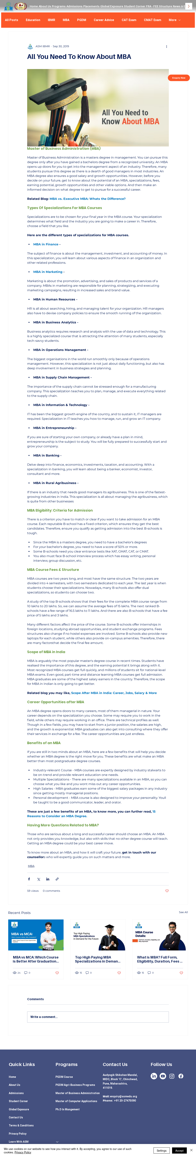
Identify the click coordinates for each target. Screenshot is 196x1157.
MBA (66, 20)
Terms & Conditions (21, 1125)
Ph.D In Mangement (68, 1109)
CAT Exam (129, 20)
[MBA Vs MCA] (36, 934)
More (172, 20)
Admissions (16, 1093)
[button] (59, 6)
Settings (162, 1150)
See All (183, 912)
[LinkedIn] (154, 1076)
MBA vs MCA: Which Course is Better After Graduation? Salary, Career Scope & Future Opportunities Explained (36, 959)
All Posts (11, 20)
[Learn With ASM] (57, 1142)
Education (33, 20)
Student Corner (18, 1101)
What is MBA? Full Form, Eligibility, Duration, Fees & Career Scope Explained (159, 959)
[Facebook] (181, 1076)
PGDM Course (64, 1076)
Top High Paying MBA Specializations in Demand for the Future (97, 959)
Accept (179, 1150)
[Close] (191, 1150)
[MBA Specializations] (98, 934)
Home (12, 1076)
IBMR (51, 20)
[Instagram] (172, 1076)
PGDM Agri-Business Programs (75, 1084)
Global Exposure (19, 1109)
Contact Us (16, 1117)
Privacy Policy (17, 1133)
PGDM (81, 20)
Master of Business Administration (78, 1093)
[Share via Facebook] (29, 879)
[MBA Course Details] (160, 934)
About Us (14, 1084)
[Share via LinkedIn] (48, 879)
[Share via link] (57, 879)
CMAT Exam (152, 20)
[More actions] (166, 46)
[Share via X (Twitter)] (38, 879)
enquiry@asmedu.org (123, 1096)
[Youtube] (163, 1076)
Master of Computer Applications (76, 1101)
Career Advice (104, 20)
